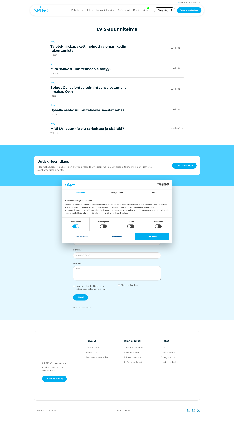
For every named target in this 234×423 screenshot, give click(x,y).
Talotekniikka (93, 347)
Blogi (136, 10)
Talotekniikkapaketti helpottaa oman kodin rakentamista (88, 48)
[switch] (103, 226)
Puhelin (77, 250)
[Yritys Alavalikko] (150, 10)
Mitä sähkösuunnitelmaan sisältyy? (81, 69)
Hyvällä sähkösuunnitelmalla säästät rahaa (87, 110)
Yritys (145, 10)
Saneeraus (91, 352)
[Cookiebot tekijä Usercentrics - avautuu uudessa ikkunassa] (158, 184)
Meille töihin (168, 352)
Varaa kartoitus (189, 10)
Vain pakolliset (82, 236)
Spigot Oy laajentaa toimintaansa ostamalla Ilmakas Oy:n (88, 90)
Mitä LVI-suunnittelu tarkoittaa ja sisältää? (87, 129)
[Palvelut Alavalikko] (82, 10)
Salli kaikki (152, 236)
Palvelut (75, 10)
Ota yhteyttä (164, 10)
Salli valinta (117, 236)
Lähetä (80, 297)
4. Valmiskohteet (133, 362)
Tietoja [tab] (153, 193)
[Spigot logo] (42, 10)
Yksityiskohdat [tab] (117, 193)
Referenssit (124, 10)
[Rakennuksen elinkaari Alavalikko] (114, 10)
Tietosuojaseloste (123, 410)
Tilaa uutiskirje (184, 165)
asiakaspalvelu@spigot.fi (189, 2)
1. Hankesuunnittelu (135, 347)
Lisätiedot (78, 263)
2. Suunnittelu (131, 352)
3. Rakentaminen (133, 357)
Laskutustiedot (169, 362)
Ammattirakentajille (97, 357)
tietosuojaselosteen (85, 289)
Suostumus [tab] (80, 193)
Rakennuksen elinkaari (99, 10)
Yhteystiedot (168, 357)
